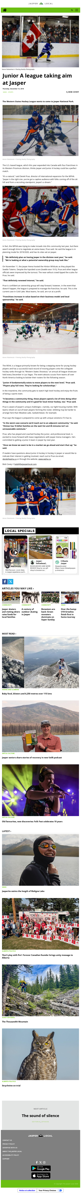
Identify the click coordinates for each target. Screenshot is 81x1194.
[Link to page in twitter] (10, 581)
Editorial (36, 1121)
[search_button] (72, 10)
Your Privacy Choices (47, 1190)
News (5, 92)
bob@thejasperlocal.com (25, 464)
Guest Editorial (8, 1017)
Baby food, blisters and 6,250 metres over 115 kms (27, 693)
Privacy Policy (9, 1144)
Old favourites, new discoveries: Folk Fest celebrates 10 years (32, 821)
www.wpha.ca (44, 459)
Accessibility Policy (11, 1155)
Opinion (45, 1121)
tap (76, 10)
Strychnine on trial (11, 1085)
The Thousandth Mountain (15, 1021)
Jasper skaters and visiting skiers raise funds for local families (11, 613)
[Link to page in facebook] (5, 581)
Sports (10, 92)
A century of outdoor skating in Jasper (30, 612)
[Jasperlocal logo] (40, 1135)
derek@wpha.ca (10, 459)
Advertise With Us (10, 1148)
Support (6, 1159)
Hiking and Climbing (10, 690)
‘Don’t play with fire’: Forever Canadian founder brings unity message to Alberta (37, 956)
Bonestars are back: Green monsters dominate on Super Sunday (48, 614)
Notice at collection (27, 1190)
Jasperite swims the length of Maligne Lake (23, 891)
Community (7, 605)
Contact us (7, 1140)
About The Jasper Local (12, 1151)
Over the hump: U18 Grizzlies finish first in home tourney (68, 613)
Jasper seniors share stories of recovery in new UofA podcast (32, 757)
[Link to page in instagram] (44, 1162)
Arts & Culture (8, 753)
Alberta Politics (9, 951)
